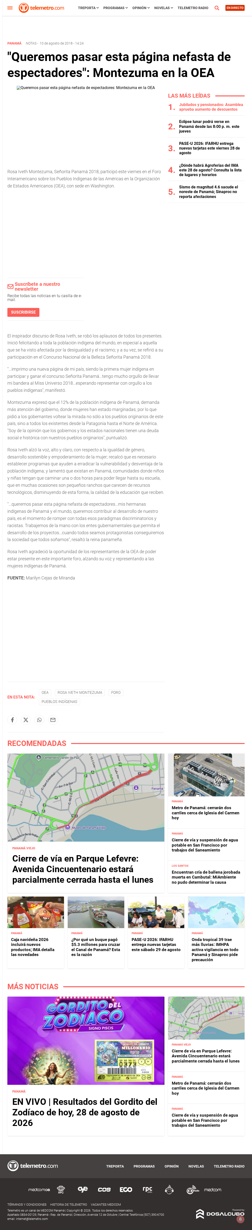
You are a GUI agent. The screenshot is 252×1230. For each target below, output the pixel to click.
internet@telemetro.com (32, 1219)
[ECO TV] (126, 1193)
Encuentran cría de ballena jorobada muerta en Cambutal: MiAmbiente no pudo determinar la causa (206, 877)
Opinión (139, 8)
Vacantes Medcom (106, 1204)
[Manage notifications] (240, 1219)
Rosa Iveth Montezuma (80, 692)
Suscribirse (23, 312)
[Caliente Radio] (169, 1193)
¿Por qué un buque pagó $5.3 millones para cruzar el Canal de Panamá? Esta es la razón (95, 947)
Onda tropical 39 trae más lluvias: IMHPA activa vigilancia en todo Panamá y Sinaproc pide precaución (215, 949)
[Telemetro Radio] (191, 1193)
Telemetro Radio (193, 8)
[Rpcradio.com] (147, 1193)
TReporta (86, 8)
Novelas (162, 8)
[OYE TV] (83, 1193)
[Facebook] (12, 719)
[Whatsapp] (39, 719)
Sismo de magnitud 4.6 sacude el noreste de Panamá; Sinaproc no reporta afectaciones (208, 192)
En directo (235, 8)
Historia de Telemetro (68, 1204)
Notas (31, 43)
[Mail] (52, 719)
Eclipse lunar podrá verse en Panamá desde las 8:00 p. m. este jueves (209, 126)
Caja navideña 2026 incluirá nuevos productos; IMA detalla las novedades (32, 947)
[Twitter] (25, 719)
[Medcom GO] (39, 1193)
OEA (45, 692)
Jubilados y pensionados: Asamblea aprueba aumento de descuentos (211, 107)
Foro (116, 692)
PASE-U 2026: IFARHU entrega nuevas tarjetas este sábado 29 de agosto (156, 944)
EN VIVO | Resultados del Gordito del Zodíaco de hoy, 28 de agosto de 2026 (85, 1112)
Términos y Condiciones (27, 1204)
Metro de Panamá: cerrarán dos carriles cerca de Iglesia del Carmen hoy (205, 812)
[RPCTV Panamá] (61, 1193)
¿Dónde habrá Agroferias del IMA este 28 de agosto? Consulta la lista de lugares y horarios (210, 170)
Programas (114, 8)
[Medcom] (212, 1193)
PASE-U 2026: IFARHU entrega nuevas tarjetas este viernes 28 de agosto (209, 148)
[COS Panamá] (104, 1193)
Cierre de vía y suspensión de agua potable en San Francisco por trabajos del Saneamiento (205, 844)
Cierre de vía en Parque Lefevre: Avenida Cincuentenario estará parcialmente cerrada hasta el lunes (83, 869)
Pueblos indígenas (59, 701)
